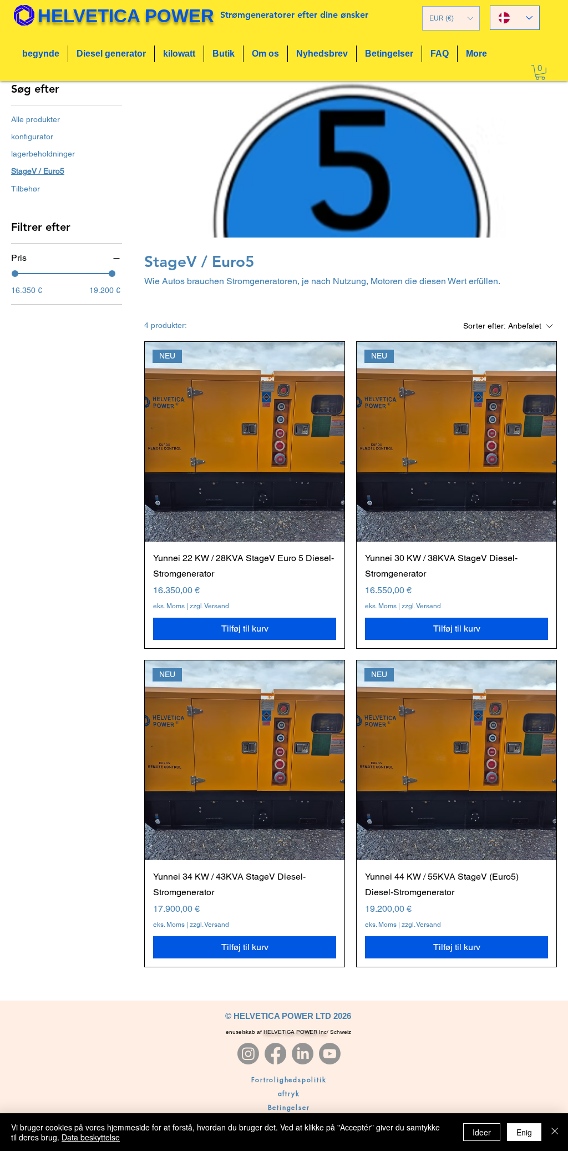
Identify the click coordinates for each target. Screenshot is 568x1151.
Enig (524, 1132)
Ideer (482, 1132)
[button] (451, 18)
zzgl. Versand (209, 606)
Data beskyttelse (91, 1137)
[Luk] (554, 1132)
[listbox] (451, 18)
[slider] (15, 273)
